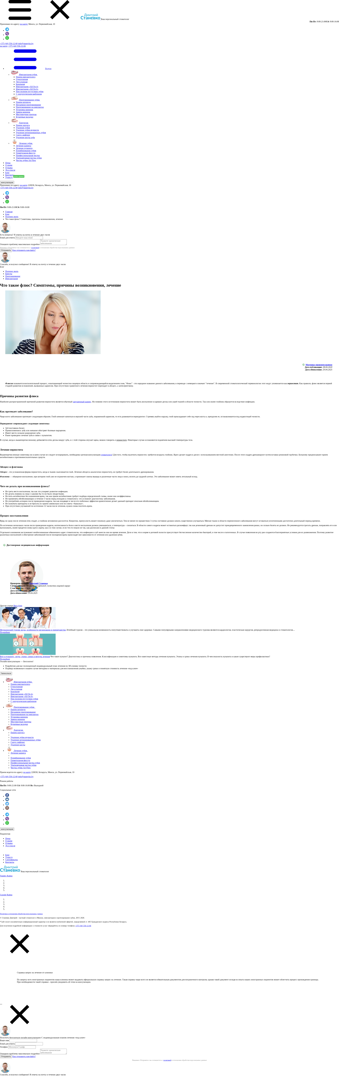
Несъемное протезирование (28, 105)
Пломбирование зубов (26, 150)
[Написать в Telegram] (7, 30)
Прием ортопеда (23, 102)
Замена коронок (23, 112)
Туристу (9, 857)
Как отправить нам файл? (24, 250)
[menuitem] (172, 105)
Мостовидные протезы (26, 114)
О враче (8, 841)
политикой (35, 248)
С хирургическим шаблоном (29, 94)
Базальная (20, 84)
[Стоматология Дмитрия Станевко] (91, 19)
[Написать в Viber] (7, 35)
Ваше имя (4, 1040)
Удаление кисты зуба (25, 137)
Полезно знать (11, 271)
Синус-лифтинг (23, 135)
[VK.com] (7, 800)
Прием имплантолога (25, 77)
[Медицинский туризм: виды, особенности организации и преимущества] (28, 627)
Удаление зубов (23, 128)
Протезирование (12, 276)
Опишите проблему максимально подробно (20, 244)
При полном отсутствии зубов (29, 91)
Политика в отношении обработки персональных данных (21, 914)
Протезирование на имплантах (30, 107)
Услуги (48, 68)
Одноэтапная (22, 79)
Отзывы (9, 843)
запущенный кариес (82, 402)
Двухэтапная (21, 82)
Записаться (6, 673)
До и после (10, 846)
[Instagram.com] (7, 809)
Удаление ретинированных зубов (31, 132)
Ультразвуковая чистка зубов (29, 158)
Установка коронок (24, 110)
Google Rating (6, 895)
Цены (7, 838)
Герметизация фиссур (25, 153)
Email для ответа (7, 238)
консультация (7, 182)
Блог (7, 855)
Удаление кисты (18, 745)
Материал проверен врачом (319, 365)
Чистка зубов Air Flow (26, 160)
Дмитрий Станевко (38, 583)
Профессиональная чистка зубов (25, 763)
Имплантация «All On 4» (27, 86)
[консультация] (1, 1004)
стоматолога (106, 455)
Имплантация (11, 278)
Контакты (9, 862)
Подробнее (5, 632)
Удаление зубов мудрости (27, 130)
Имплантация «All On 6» (27, 89)
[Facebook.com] (7, 796)
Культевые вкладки (24, 117)
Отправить (6, 250)
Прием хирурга (23, 125)
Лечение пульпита (24, 148)
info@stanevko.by (26, 43)
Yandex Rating (6, 876)
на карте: (24, 24)
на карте (4, 46)
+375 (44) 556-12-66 (9, 43)
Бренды (8, 274)
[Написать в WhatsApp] (7, 39)
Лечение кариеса (23, 146)
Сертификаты (11, 860)
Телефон (4, 1047)
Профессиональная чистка (28, 155)
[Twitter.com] (7, 805)
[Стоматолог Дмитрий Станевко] (10, 871)
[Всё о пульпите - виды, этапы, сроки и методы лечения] (28, 654)
